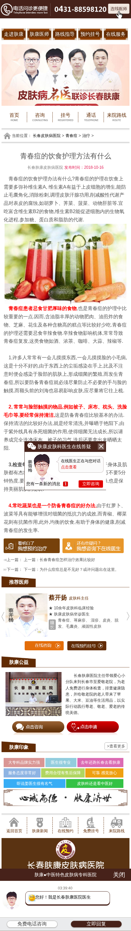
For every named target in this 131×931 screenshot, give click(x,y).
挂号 (65, 116)
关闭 (119, 874)
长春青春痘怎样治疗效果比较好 (67, 559)
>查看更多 (116, 746)
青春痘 (71, 135)
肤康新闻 (40, 831)
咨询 (40, 116)
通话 (91, 116)
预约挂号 (90, 34)
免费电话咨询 (32, 923)
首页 (14, 116)
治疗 (86, 135)
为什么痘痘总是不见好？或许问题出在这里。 (79, 569)
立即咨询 (90, 483)
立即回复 (96, 923)
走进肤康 (13, 34)
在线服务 (116, 34)
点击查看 (69, 467)
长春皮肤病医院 (47, 135)
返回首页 (14, 831)
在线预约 (65, 831)
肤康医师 (39, 34)
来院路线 (116, 116)
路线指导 (65, 34)
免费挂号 (91, 831)
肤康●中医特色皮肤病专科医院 (65, 874)
